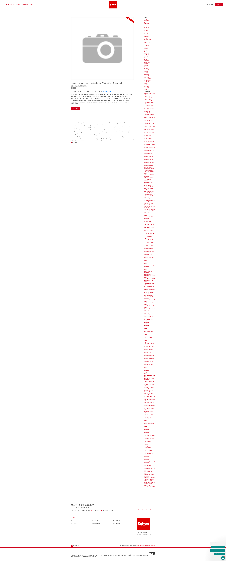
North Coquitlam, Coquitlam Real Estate (115, 131)
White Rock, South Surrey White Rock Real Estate (125, 139)
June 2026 (146, 32)
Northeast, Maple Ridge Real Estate (80, 132)
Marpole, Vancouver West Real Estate (121, 129)
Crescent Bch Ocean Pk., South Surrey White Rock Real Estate (149, 196)
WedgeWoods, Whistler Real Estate (107, 138)
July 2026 (146, 30)
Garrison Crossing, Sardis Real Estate (91, 125)
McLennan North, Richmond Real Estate (95, 130)
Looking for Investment (219, 553)
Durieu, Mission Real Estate (97, 122)
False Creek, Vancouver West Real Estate (110, 123)
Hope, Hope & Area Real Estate (106, 127)
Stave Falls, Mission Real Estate (92, 136)
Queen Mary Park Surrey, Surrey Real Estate (124, 133)
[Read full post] (102, 49)
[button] (210, 4)
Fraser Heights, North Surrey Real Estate (100, 124)
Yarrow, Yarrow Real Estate (103, 140)
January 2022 (146, 77)
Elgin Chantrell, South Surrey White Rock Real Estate (95, 123)
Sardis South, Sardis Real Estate (127, 134)
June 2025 (146, 48)
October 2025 (147, 42)
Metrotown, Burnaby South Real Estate (119, 130)
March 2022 (146, 74)
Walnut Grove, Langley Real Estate (95, 138)
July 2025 (146, 47)
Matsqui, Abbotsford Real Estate (83, 130)
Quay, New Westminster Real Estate (111, 133)
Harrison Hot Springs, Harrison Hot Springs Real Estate (118, 126)
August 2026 (146, 29)
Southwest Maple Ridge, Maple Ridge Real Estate (78, 136)
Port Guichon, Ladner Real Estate (78, 133)
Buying (18, 4)
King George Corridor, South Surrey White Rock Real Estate (82, 128)
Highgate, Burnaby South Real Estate (95, 127)
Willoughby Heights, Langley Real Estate (92, 140)
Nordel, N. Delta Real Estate (104, 131)
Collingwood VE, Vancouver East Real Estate (148, 182)
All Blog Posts (147, 19)
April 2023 (146, 68)
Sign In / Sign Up (210, 4)
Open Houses (147, 22)
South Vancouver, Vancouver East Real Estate (125, 135)
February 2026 (147, 36)
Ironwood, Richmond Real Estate (80, 86)
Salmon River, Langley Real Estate (104, 134)
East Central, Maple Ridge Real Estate (108, 122)
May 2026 (146, 33)
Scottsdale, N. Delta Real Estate (76, 135)
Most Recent (146, 27)
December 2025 (147, 39)
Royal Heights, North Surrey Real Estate (92, 134)
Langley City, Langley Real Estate (119, 128)
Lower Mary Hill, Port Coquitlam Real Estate (94, 129)
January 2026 (146, 38)
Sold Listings (146, 23)
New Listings (146, 20)
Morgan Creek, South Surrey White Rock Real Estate (81, 131)
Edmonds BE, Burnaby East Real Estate (81, 123)
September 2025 (147, 44)
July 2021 (146, 83)
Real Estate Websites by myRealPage (148, 545)
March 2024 (146, 60)
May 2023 (146, 66)
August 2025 (146, 45)
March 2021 (146, 86)
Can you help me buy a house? (218, 547)
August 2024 (146, 54)
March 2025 (146, 53)
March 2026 (146, 35)
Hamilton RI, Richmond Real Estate (103, 126)
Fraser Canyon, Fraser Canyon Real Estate (87, 124)
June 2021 (146, 84)
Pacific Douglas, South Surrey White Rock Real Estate (105, 132)
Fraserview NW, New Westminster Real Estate (126, 124)
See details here (106, 91)
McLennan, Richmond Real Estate (107, 130)
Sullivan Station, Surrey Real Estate (102, 136)
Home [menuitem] (7, 4)
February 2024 (147, 62)
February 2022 (147, 75)
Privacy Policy (138, 545)
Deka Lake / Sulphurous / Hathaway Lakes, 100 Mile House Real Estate (149, 200)
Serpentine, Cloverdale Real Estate (86, 135)
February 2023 (147, 69)
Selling (12, 4)
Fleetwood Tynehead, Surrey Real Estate (124, 123)
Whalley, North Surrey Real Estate (100, 139)
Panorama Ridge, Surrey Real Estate (120, 132)
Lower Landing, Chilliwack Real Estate (81, 129)
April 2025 (146, 51)
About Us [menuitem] (32, 4)
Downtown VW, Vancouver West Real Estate (86, 122)
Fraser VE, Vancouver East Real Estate (113, 124)
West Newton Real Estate (80, 139)
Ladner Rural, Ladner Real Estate (97, 128)
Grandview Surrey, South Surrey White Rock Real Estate (120, 125)
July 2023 (146, 63)
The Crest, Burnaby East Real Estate (103, 137)
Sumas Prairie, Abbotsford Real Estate (114, 136)
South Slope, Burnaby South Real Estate (111, 135)
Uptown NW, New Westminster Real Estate (83, 138)
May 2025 (146, 50)
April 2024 (146, 59)
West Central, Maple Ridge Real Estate (119, 138)
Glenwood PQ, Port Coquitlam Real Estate (104, 125)
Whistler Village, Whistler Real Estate (112, 139)
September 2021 (147, 80)
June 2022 (146, 71)
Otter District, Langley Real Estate (91, 132)
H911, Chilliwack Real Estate (93, 126)
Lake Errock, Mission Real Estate (108, 128)
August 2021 (146, 81)
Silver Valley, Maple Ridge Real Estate (99, 135)
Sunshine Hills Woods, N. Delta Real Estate (85, 137)
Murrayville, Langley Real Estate (95, 131)
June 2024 (146, 56)
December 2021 (147, 78)
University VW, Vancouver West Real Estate (116, 137)
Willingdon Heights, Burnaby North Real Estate (78, 140)
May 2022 (146, 72)
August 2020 (146, 89)
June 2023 (146, 65)
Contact (219, 4)
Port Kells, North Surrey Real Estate (89, 133)
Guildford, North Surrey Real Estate (83, 126)
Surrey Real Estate (95, 137)
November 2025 (147, 41)
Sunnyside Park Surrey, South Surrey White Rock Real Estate (149, 435)
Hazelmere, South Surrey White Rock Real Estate (80, 127)
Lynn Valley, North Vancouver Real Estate (107, 129)
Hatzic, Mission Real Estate (149, 278)
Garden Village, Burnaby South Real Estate (77, 125)
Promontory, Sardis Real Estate (100, 133)
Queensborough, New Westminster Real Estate (78, 134)
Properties (25, 4)
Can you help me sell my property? (215, 550)
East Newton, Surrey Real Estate (119, 122)
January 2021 (146, 87)
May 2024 (146, 57)
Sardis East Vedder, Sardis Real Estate (116, 134)
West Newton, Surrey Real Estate (90, 139)
